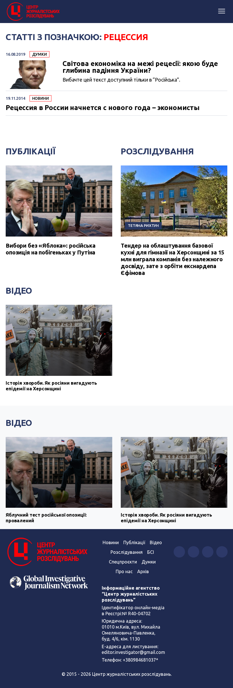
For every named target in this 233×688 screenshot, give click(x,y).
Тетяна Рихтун (143, 225)
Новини (40, 98)
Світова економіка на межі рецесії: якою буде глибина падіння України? (140, 67)
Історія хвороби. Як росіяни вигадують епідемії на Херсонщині (51, 385)
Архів (143, 571)
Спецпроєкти (123, 561)
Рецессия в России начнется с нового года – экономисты (102, 107)
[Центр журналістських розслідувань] (33, 11)
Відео (19, 290)
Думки (39, 54)
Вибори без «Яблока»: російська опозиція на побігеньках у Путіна (50, 249)
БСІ (150, 552)
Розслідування (157, 151)
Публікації (30, 151)
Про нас (124, 571)
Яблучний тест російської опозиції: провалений (46, 517)
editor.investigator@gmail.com (133, 652)
